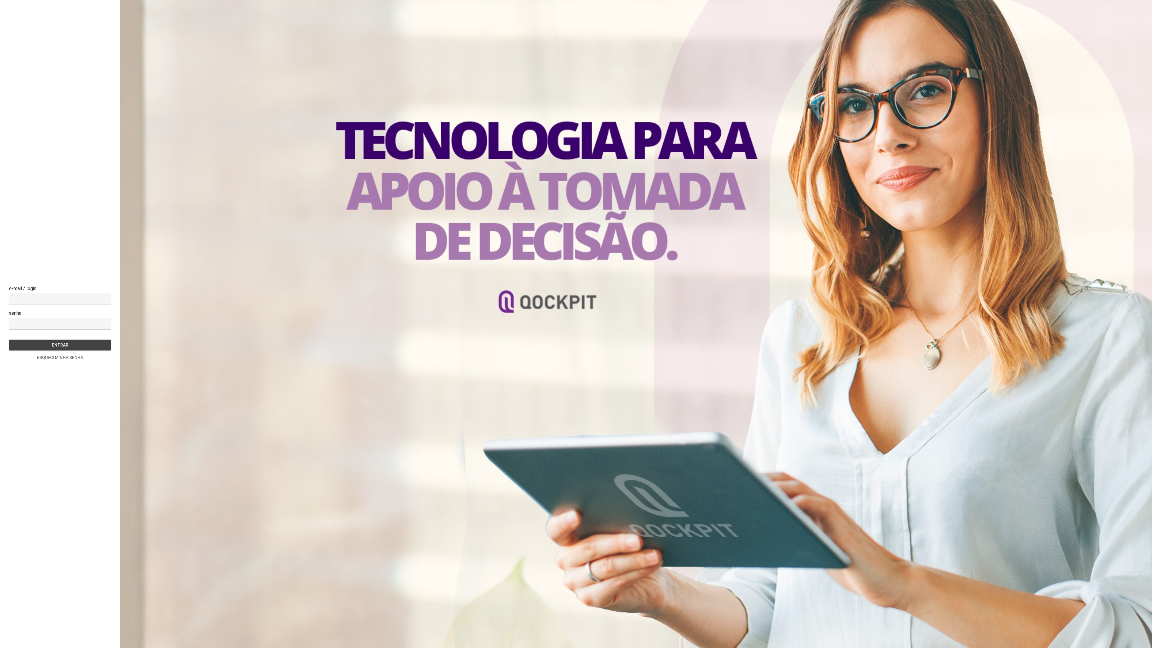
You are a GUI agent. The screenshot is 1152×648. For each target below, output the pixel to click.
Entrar (60, 345)
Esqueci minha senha (60, 357)
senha (15, 313)
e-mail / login (22, 288)
